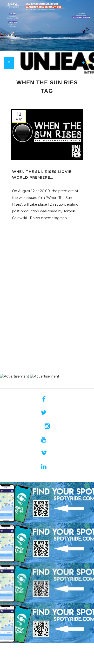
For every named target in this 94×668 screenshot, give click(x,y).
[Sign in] (83, 63)
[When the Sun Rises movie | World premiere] (47, 134)
